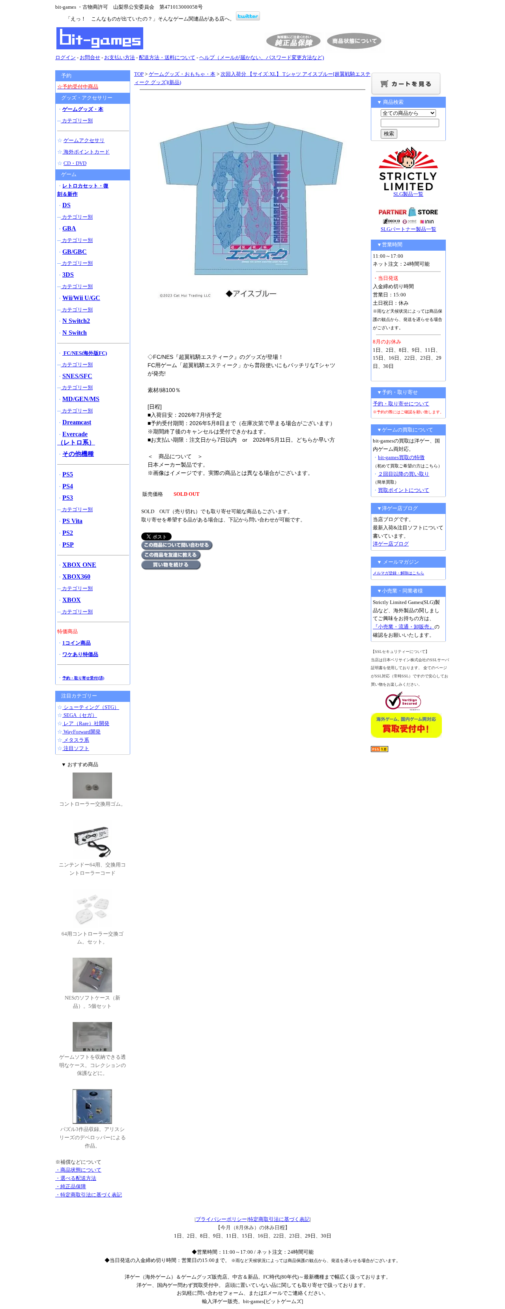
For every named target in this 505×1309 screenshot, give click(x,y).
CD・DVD (75, 163)
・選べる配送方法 (75, 1178)
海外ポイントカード (86, 152)
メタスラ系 (75, 740)
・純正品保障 (70, 1186)
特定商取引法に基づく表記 (279, 1219)
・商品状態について (78, 1170)
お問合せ (90, 57)
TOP (139, 74)
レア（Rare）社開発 (85, 723)
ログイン (65, 57)
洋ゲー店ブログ (391, 544)
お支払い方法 (119, 57)
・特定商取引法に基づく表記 (88, 1195)
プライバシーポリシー (221, 1219)
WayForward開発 (81, 732)
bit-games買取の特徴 (401, 457)
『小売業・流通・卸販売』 (403, 627)
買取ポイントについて (403, 490)
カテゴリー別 (77, 121)
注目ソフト (75, 748)
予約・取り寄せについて (401, 404)
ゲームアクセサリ (84, 140)
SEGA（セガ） (79, 715)
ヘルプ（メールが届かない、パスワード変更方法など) (261, 57)
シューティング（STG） (90, 707)
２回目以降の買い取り (403, 474)
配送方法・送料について (167, 57)
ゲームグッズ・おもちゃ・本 (182, 74)
